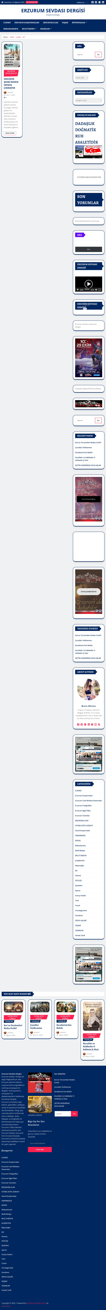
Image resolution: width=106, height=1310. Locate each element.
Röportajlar (78, 22)
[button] (88, 284)
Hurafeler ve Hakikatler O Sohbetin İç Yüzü (91, 1046)
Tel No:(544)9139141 (89, 591)
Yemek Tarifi (80, 935)
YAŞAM (65, 22)
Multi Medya (28, 28)
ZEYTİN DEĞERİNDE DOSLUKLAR (88, 465)
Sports (77, 890)
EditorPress (41, 1303)
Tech (77, 900)
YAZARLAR (45, 28)
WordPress (30, 1303)
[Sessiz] (96, 290)
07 (24, 37)
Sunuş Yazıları (80, 895)
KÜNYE (78, 840)
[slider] (87, 289)
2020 (12, 37)
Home (5, 37)
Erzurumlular (50, 22)
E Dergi (7, 22)
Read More (9, 133)
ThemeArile (6, 1306)
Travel (77, 905)
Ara (79, 234)
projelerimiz (80, 860)
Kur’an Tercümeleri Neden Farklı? (88, 442)
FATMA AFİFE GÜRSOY (84, 825)
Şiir (76, 870)
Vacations (79, 915)
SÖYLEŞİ (78, 880)
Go (98, 54)
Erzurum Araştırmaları (26, 22)
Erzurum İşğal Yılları (83, 811)
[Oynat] (78, 290)
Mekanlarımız (10, 28)
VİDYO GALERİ (80, 920)
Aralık (18, 37)
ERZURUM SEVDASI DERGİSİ (53, 10)
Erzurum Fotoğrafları (83, 805)
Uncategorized (81, 910)
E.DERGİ (78, 791)
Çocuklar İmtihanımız (83, 447)
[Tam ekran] (99, 290)
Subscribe (40, 1149)
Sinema (78, 875)
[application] (88, 284)
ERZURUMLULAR (81, 820)
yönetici (10, 92)
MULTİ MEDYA (81, 855)
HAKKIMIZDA (80, 835)
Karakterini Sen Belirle (84, 452)
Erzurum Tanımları (82, 815)
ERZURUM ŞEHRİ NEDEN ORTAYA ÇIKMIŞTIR (11, 83)
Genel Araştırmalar (82, 830)
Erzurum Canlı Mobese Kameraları (88, 800)
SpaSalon (78, 885)
